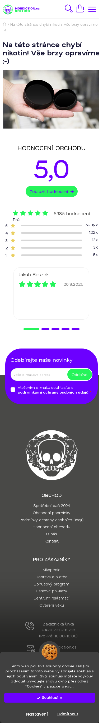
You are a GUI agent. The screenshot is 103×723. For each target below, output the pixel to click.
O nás (51, 533)
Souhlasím (52, 697)
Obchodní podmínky (51, 512)
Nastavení (37, 714)
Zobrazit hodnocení (49, 191)
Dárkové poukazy (51, 590)
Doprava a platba (51, 576)
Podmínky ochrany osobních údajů (51, 519)
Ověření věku (51, 605)
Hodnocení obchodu (51, 526)
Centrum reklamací (51, 598)
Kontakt (52, 541)
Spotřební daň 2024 (51, 505)
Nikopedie (51, 569)
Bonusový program (51, 584)
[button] (31, 329)
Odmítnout (67, 714)
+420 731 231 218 (58, 629)
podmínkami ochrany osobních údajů (53, 392)
